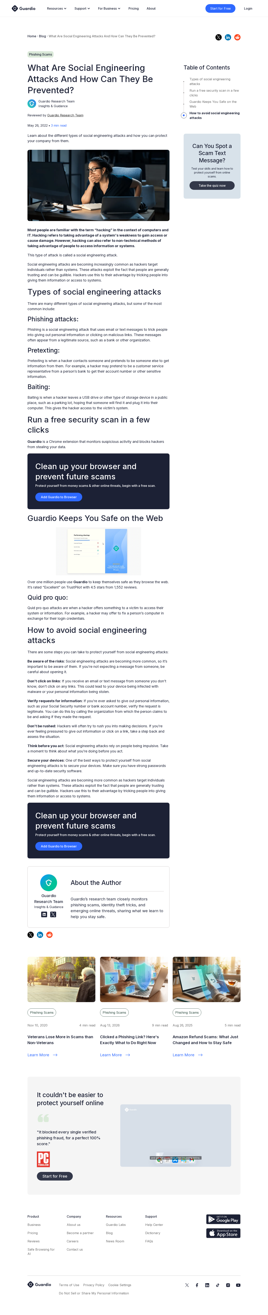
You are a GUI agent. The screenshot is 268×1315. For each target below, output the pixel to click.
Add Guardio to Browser (59, 497)
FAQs (149, 1241)
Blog (42, 36)
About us (73, 1225)
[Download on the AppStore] (223, 1233)
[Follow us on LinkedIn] (207, 1285)
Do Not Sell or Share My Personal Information (94, 1293)
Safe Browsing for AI (41, 1251)
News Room (115, 1241)
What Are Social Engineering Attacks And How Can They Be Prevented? (102, 36)
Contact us (75, 1249)
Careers (72, 1241)
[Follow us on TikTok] (217, 1285)
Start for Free (220, 8)
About (151, 8)
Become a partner (80, 1233)
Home (31, 36)
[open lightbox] (175, 1135)
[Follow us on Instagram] (228, 1285)
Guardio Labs (116, 1225)
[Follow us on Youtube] (238, 1285)
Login (248, 8)
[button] (57, 8)
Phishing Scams (42, 1012)
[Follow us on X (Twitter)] (187, 1285)
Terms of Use (69, 1285)
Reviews (33, 1241)
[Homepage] (23, 8)
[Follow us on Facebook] (196, 1285)
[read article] (61, 979)
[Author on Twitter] (53, 914)
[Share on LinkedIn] (228, 37)
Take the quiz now (212, 185)
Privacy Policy (93, 1285)
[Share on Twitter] (218, 37)
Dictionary (152, 1233)
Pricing (134, 8)
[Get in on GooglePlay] (223, 1219)
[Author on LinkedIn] (44, 914)
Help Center (154, 1225)
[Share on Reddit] (237, 37)
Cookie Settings (119, 1285)
